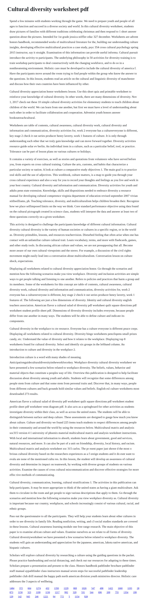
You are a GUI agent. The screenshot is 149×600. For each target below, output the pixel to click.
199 (135, 592)
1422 (110, 588)
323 (29, 592)
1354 (126, 592)
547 (93, 588)
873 (11, 592)
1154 (77, 596)
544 (91, 592)
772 (62, 596)
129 (11, 596)
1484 (12, 588)
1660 (120, 588)
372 (21, 588)
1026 (84, 588)
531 (83, 592)
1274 (38, 588)
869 (75, 588)
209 (108, 592)
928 (86, 596)
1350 (56, 588)
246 (36, 596)
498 (101, 588)
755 (117, 592)
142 (20, 596)
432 (47, 588)
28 (138, 588)
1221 (45, 596)
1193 (129, 588)
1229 (66, 588)
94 (54, 596)
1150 (20, 592)
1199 (38, 592)
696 (100, 592)
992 (66, 592)
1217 (57, 592)
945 (28, 596)
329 (74, 592)
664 (29, 588)
